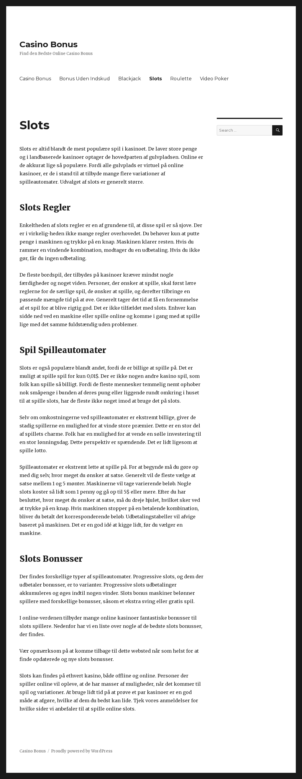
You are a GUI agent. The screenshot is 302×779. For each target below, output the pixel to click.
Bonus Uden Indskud (84, 78)
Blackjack (129, 78)
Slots (155, 78)
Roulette (181, 78)
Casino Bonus (48, 44)
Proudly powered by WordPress (81, 751)
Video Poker (214, 78)
